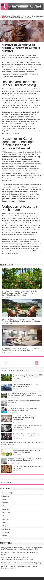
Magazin (6, 526)
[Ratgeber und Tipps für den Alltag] (22, 6)
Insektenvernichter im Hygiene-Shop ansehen (24, 107)
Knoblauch (21, 241)
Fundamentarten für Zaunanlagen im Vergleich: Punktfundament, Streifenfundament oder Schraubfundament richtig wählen (19, 293)
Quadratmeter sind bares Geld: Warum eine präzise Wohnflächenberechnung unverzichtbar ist (21, 349)
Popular (11, 370)
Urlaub (5, 536)
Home (10, 16)
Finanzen (6, 506)
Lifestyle (5, 522)
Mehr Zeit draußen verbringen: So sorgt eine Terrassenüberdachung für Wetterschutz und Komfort (21, 320)
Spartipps (6, 532)
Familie (5, 502)
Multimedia (6, 529)
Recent (4, 370)
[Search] (36, 363)
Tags (27, 370)
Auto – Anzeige (8, 493)
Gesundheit (7, 509)
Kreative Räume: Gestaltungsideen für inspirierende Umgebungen (21, 563)
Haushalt (6, 516)
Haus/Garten (17, 16)
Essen (5, 499)
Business (6, 496)
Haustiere (6, 519)
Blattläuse (32, 171)
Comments (19, 370)
